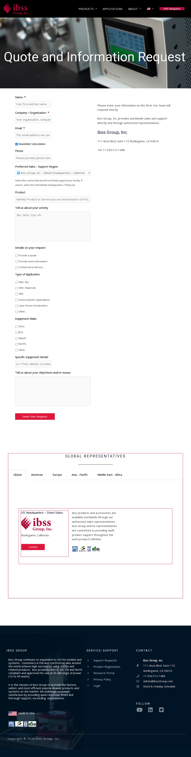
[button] (171, 8)
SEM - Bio (23, 282)
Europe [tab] (57, 474)
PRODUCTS (86, 9)
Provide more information (33, 261)
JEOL (20, 332)
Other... (22, 311)
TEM (20, 293)
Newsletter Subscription (32, 144)
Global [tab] (17, 474)
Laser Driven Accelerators (33, 305)
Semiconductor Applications (34, 299)
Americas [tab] (37, 474)
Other (21, 350)
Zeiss (21, 326)
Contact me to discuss (30, 267)
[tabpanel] (95, 539)
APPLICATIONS (113, 9)
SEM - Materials (27, 287)
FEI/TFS (22, 344)
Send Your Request (35, 416)
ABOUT (133, 9)
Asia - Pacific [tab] (80, 474)
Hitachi (22, 338)
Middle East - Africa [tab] (109, 474)
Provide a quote (27, 255)
